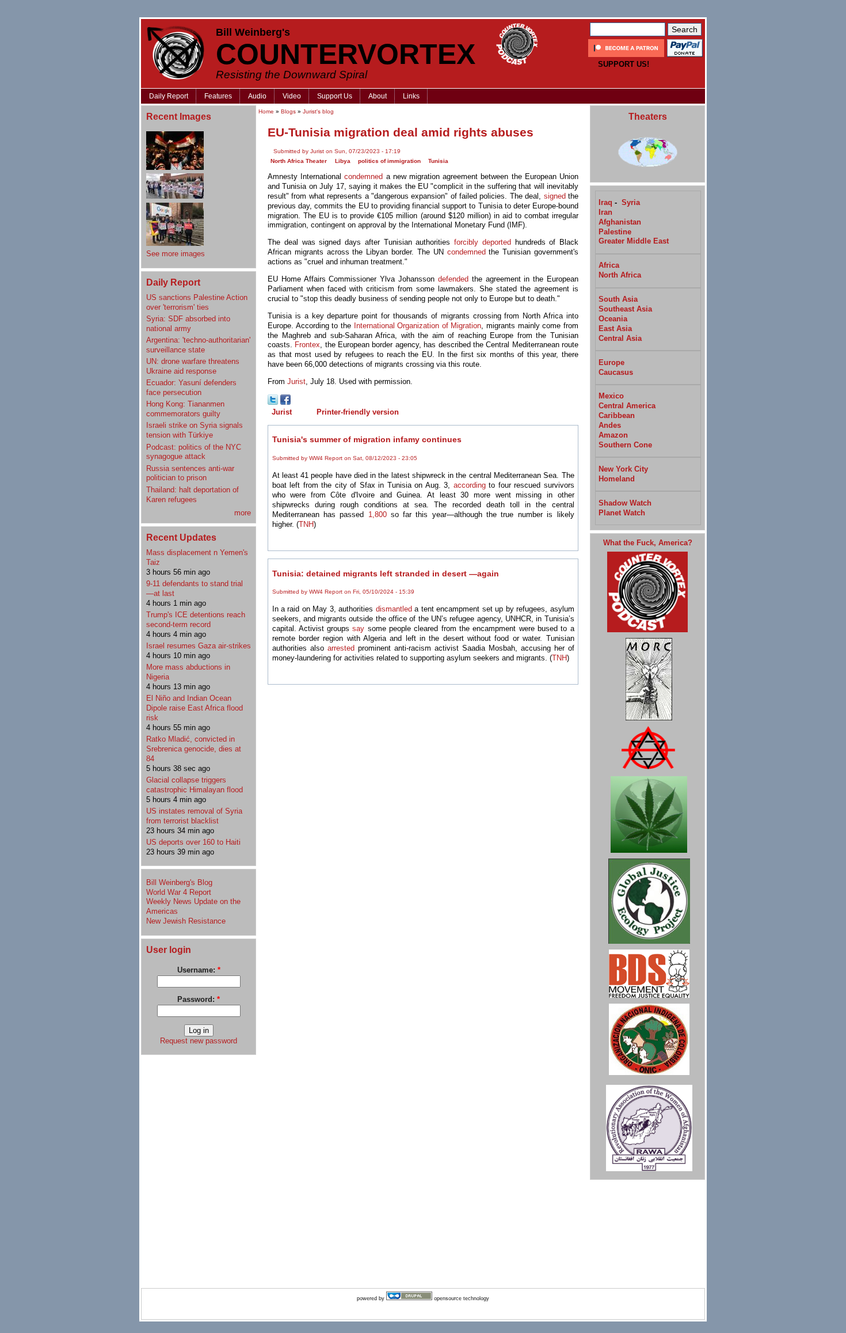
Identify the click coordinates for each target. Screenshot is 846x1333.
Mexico (611, 396)
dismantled (394, 609)
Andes (610, 425)
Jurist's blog (318, 111)
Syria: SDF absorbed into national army (188, 323)
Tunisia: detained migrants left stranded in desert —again (385, 573)
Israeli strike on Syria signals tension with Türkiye (194, 430)
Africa (609, 265)
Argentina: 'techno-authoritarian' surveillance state (198, 345)
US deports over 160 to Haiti (193, 842)
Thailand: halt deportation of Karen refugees (192, 494)
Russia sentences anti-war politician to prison (190, 473)
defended (453, 279)
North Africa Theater (298, 161)
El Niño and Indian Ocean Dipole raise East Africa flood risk (194, 708)
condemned (363, 176)
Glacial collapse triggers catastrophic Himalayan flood (194, 785)
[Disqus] (423, 836)
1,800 (377, 514)
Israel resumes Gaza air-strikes (198, 645)
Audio (257, 96)
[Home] (175, 52)
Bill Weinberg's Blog (179, 882)
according (470, 485)
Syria (631, 202)
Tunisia (438, 161)
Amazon (613, 435)
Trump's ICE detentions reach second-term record (195, 619)
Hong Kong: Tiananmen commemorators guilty (185, 409)
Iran (605, 212)
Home (266, 111)
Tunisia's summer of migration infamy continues (367, 439)
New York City (623, 469)
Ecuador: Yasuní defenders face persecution (191, 387)
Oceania (613, 318)
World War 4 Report (178, 892)
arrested (341, 648)
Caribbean (617, 415)
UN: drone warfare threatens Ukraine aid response (192, 366)
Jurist (296, 381)
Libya (342, 161)
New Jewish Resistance (186, 921)
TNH (306, 524)
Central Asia (620, 338)
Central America (627, 405)
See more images (175, 253)
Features (218, 96)
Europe (611, 362)
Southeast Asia (625, 309)
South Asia (618, 299)
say (358, 628)
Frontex (307, 344)
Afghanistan (620, 222)
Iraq (605, 202)
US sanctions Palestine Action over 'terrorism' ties (196, 302)
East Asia (615, 328)
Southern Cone (625, 444)
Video (292, 96)
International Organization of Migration (418, 325)
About (377, 96)
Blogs (288, 111)
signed (555, 196)
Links (411, 96)
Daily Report (168, 96)
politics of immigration (389, 161)
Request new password (198, 1040)
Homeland (617, 478)
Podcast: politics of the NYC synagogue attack (193, 452)
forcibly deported (482, 242)
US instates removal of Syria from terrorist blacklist (194, 816)
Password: (198, 999)
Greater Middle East (634, 241)
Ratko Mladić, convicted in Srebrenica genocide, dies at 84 (193, 749)
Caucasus (616, 372)
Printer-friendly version (358, 412)
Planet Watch (622, 512)
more (242, 512)
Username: (198, 970)
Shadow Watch (625, 503)
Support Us (334, 96)
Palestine (615, 231)
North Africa (620, 275)
